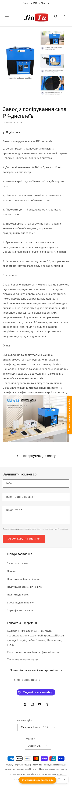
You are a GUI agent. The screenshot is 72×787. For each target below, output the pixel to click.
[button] (7, 16)
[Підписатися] (58, 680)
